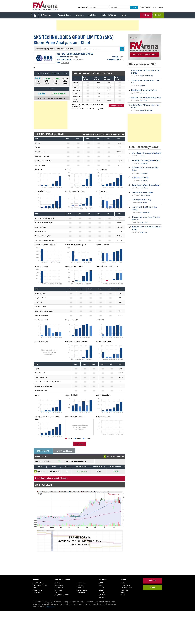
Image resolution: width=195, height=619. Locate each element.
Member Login (83, 7)
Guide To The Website (108, 15)
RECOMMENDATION (81, 467)
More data (79, 444)
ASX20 (101, 583)
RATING (66, 467)
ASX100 (101, 588)
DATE (54, 467)
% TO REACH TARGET (115, 467)
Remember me (145, 7)
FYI (56, 592)
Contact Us (92, 15)
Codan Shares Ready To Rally (141, 200)
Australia (142, 86)
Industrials (124, 590)
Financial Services (126, 588)
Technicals (143, 202)
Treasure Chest (145, 195)
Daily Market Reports (146, 76)
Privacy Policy (37, 590)
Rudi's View (143, 93)
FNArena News (46, 15)
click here (50, 607)
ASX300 (101, 592)
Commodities (59, 588)
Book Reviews (59, 585)
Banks (123, 583)
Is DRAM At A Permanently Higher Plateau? (146, 160)
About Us (79, 15)
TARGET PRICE (97, 467)
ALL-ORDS (65, 62)
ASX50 (101, 585)
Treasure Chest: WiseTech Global (142, 192)
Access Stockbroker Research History (50, 478)
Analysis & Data (63, 15)
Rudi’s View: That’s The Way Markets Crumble (146, 97)
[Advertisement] (98, 25)
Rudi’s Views (81, 592)
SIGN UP (158, 15)
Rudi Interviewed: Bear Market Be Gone (144, 90)
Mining (123, 592)
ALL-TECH (102, 597)
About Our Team (38, 583)
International (144, 163)
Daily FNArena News (61, 595)
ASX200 (101, 590)
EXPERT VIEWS (43, 451)
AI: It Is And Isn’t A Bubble (140, 178)
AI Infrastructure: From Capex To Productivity (146, 153)
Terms (124, 15)
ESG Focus (58, 590)
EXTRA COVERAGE (64, 451)
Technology (73, 57)
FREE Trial (146, 15)
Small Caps (80, 585)
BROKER (39, 467)
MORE (123, 595)
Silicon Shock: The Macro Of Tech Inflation (145, 185)
